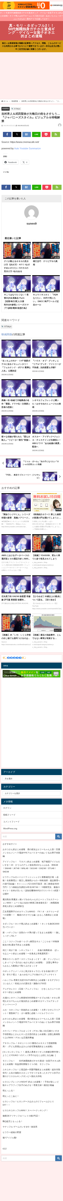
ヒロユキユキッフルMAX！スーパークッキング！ (25, 1110)
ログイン (7, 808)
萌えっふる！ (9, 1091)
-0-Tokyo (17, 109)
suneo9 (32, 223)
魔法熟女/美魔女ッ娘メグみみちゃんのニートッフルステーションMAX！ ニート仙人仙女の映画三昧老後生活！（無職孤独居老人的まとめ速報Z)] (31, 902)
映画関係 (5, 108)
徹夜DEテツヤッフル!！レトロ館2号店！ (21, 1116)
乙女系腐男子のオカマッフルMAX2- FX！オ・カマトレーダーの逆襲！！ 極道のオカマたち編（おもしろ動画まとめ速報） (31, 914)
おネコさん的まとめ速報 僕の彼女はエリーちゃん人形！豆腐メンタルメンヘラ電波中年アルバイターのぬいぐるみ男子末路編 (31, 852)
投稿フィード (9, 815)
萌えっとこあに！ (11, 1096)
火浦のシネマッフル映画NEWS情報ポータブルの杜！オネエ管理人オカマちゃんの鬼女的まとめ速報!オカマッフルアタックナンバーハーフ (31, 1001)
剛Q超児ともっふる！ (13, 1121)
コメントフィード (11, 822)
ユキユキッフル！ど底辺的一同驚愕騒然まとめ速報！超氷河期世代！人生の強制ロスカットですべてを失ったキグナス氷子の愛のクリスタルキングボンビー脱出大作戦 (31, 1073)
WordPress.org (10, 828)
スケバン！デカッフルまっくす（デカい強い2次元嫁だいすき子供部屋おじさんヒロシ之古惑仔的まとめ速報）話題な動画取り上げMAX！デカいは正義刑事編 (31, 1034)
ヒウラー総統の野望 (12, 1132)
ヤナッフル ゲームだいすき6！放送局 (20, 1127)
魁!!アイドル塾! (10, 1138)
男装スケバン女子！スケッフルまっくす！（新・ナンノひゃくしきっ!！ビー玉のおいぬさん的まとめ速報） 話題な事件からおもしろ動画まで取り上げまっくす (31, 962)
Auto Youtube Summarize (27, 148)
